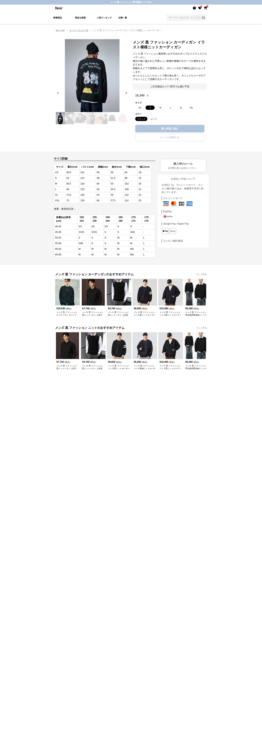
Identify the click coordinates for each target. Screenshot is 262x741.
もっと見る (201, 274)
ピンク (154, 119)
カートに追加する (170, 137)
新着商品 (57, 17)
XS (139, 107)
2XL (191, 107)
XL (181, 107)
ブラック (141, 119)
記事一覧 (123, 17)
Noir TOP (60, 30)
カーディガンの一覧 (78, 30)
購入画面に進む (169, 128)
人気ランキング (104, 17)
